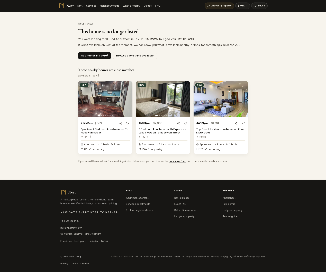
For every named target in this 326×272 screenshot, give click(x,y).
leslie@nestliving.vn (71, 227)
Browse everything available (135, 55)
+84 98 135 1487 (70, 220)
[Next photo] (128, 99)
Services (91, 5)
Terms (74, 263)
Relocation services (185, 210)
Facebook (66, 241)
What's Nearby (131, 5)
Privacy (64, 263)
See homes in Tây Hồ (94, 55)
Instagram (80, 241)
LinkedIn (93, 241)
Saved (261, 5)
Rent (80, 5)
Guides (148, 5)
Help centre (229, 204)
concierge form (177, 161)
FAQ (157, 5)
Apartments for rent (137, 197)
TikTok (104, 241)
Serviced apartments (138, 204)
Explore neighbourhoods (139, 210)
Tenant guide (230, 216)
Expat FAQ (180, 204)
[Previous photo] (82, 99)
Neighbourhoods (109, 5)
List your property (221, 5)
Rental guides (181, 197)
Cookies (84, 263)
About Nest (229, 197)
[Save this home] (127, 123)
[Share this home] (120, 123)
